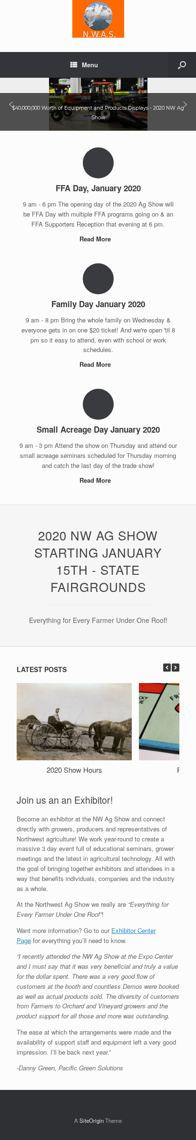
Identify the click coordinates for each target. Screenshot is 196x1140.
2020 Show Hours (74, 770)
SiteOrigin (91, 1120)
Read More (96, 238)
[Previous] (167, 667)
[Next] (175, 667)
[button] (11, 104)
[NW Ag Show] (98, 19)
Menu (90, 64)
